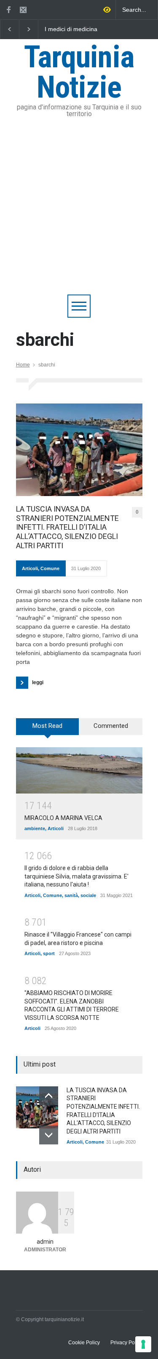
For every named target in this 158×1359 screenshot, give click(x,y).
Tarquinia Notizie (79, 72)
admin (45, 1241)
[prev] (48, 1095)
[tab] (47, 729)
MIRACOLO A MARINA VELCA (63, 818)
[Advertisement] (79, 211)
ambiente (34, 828)
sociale (88, 895)
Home (23, 365)
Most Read (47, 726)
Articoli (30, 568)
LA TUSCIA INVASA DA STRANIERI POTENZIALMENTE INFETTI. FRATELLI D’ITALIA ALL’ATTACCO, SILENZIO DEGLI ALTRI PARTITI (67, 526)
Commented (111, 726)
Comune (49, 568)
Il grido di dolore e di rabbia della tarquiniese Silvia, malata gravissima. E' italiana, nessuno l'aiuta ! (76, 876)
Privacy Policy (126, 1343)
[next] (48, 1134)
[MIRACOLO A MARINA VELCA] (79, 770)
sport (49, 953)
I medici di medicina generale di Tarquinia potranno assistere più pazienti (74, 29)
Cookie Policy (84, 1343)
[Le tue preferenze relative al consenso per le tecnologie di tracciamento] (143, 1344)
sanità (71, 895)
